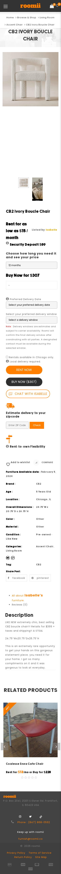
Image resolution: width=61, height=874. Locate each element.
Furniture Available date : (23, 472)
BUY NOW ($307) (24, 382)
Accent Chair (14, 24)
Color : (10, 519)
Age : (9, 492)
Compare (47, 462)
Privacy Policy (16, 853)
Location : (13, 499)
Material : (12, 527)
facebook (18, 578)
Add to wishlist (20, 462)
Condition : (13, 534)
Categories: (14, 546)
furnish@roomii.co (30, 839)
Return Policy (23, 857)
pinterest (43, 578)
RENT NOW (24, 370)
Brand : (11, 484)
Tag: (9, 564)
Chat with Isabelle (30, 394)
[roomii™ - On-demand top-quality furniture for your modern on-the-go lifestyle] (30, 6)
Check (37, 425)
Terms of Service (40, 853)
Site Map (41, 857)
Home (10, 17)
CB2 (38, 564)
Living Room (47, 17)
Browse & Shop (26, 17)
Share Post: (13, 571)
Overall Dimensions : (20, 507)
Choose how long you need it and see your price (31, 255)
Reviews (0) (20, 604)
